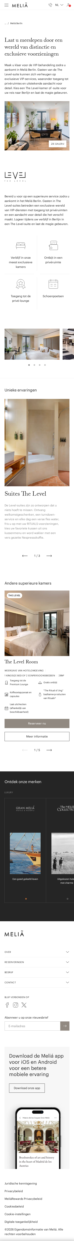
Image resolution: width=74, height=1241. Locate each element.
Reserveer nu (37, 723)
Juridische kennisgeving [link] (21, 1183)
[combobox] (59, 5)
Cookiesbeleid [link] (14, 1206)
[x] (24, 1005)
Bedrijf (9, 972)
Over (8, 952)
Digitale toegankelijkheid (21, 1222)
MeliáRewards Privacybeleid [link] (23, 1199)
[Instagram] (15, 1005)
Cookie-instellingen (18, 1214)
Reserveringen (14, 962)
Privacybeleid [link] (14, 1191)
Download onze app (27, 1088)
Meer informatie (37, 736)
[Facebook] (7, 1005)
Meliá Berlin (16, 23)
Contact (10, 982)
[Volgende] (49, 556)
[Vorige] (25, 556)
